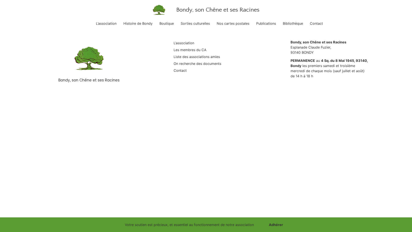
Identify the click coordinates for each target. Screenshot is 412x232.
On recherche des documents (197, 63)
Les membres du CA (190, 50)
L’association (106, 23)
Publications (266, 23)
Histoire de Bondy (138, 23)
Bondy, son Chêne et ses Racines (217, 9)
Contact (316, 23)
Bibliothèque (293, 23)
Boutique (166, 23)
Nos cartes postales (233, 23)
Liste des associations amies (197, 57)
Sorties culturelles (195, 23)
